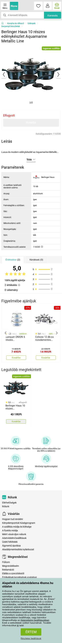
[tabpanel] (31, 74)
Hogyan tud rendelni (12, 519)
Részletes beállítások (31, 638)
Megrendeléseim (10, 566)
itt (18, 625)
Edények (32, 23)
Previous (5, 333)
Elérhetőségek (9, 502)
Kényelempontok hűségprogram (18, 523)
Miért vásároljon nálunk (14, 534)
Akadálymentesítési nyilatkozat (18, 549)
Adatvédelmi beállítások (14, 538)
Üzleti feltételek (10, 542)
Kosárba (31, 122)
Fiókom (6, 562)
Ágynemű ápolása (11, 545)
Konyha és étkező (15, 23)
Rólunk (5, 506)
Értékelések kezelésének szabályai (19, 577)
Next (56, 333)
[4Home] (3, 23)
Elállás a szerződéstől (13, 573)
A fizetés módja (10, 530)
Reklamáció (8, 570)
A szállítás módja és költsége (16, 527)
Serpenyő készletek (10, 26)
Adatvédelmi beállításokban (35, 620)
